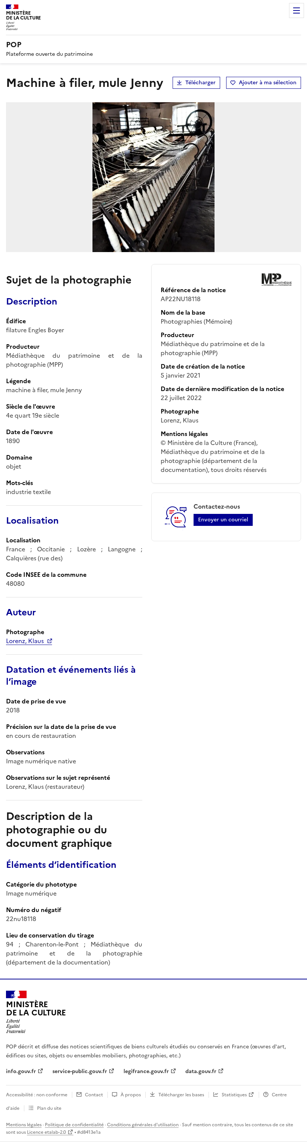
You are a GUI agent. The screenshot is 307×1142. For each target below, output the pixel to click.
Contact (94, 1094)
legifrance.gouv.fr (146, 1071)
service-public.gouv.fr (79, 1071)
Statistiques (234, 1094)
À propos (131, 1094)
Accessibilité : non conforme (36, 1094)
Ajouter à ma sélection (268, 83)
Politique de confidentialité (74, 1124)
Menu (296, 10)
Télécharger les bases (181, 1094)
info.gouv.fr (21, 1071)
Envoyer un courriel (223, 520)
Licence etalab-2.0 (46, 1132)
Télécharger (200, 83)
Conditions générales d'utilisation (143, 1124)
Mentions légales (24, 1124)
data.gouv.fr (200, 1071)
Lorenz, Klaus (25, 640)
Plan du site (49, 1108)
